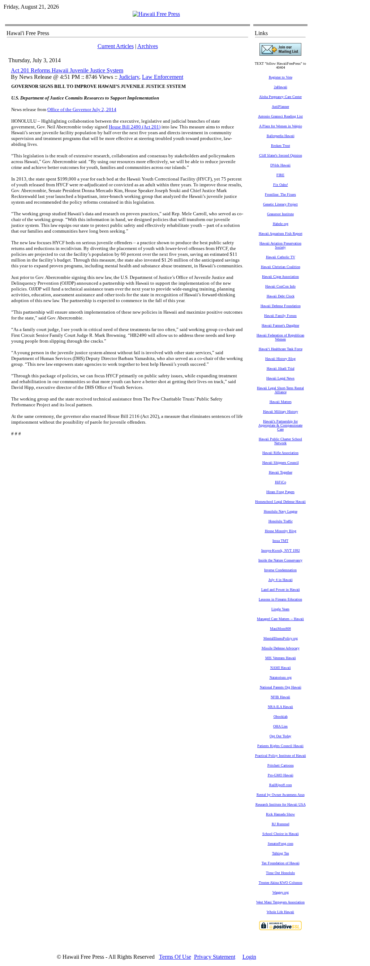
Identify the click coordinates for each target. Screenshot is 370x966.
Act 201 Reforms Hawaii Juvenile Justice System (67, 70)
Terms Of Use (175, 957)
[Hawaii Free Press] (156, 14)
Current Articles (116, 46)
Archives (147, 46)
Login (249, 957)
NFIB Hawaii (280, 697)
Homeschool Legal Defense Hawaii (280, 502)
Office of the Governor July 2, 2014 (81, 109)
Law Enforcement (162, 77)
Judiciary (129, 77)
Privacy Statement (214, 957)
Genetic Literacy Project (280, 204)
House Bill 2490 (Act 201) (134, 127)
